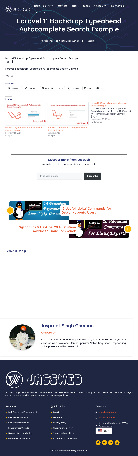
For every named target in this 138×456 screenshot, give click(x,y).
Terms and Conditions (63, 433)
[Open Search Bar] (44, 12)
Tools (86, 6)
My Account (99, 6)
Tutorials (91, 40)
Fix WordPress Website (18, 428)
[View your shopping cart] (36, 12)
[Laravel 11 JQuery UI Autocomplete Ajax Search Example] (112, 112)
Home (37, 6)
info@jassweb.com (108, 412)
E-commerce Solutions (19, 438)
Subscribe (92, 176)
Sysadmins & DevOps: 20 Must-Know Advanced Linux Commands (48, 229)
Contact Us (117, 6)
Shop (75, 6)
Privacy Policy (59, 422)
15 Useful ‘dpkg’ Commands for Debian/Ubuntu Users (86, 210)
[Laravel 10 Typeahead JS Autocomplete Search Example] (25, 113)
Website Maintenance (18, 422)
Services (62, 6)
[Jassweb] (19, 9)
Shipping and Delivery (63, 428)
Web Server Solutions (18, 417)
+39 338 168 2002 (107, 417)
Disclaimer (58, 417)
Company (48, 6)
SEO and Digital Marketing (20, 433)
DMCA (56, 412)
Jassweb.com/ (49, 332)
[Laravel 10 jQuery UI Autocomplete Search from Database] (68, 113)
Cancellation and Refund (65, 438)
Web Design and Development (22, 412)
